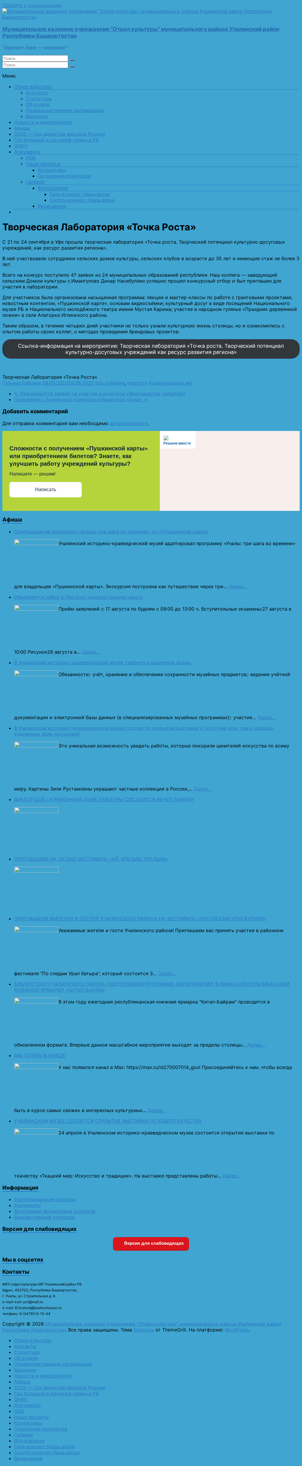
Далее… (238, 586)
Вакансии (37, 116)
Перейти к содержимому (32, 5)
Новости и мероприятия (43, 122)
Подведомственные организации (65, 110)
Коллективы (52, 170)
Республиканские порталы (45, 1199)
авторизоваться (128, 423)
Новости (137, 383)
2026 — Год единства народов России (59, 134)
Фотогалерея (53, 188)
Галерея (35, 182)
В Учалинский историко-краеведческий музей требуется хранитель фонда (102, 662)
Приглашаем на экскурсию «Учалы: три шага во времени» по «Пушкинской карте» (111, 531)
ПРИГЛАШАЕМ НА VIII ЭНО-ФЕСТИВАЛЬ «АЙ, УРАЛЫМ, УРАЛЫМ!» (91, 859)
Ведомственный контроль (44, 1217)
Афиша (22, 128)
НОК (31, 158)
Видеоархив (52, 206)
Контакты (37, 93)
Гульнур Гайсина (21, 383)
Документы (27, 152)
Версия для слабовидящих (153, 1243)
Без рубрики (110, 383)
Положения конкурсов (64, 176)
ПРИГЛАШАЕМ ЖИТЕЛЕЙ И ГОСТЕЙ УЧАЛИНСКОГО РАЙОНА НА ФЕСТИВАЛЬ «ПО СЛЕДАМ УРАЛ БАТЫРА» (140, 918)
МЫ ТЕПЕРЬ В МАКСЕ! (40, 1055)
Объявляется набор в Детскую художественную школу (78, 597)
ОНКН (21, 146)
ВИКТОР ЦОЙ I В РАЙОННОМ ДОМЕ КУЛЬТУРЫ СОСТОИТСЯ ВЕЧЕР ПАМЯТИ (104, 799)
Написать (45, 489)
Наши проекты (43, 164)
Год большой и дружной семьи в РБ (56, 140)
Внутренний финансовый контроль (55, 1211)
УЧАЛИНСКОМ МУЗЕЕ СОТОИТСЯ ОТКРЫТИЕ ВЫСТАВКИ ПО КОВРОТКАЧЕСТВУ (108, 1121)
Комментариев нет (171, 383)
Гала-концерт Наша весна (80, 194)
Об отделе (38, 104)
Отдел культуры (33, 86)
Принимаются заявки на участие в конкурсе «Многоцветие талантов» (100, 393)
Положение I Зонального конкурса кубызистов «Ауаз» (81, 399)
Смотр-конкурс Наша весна (82, 200)
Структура (38, 98)
